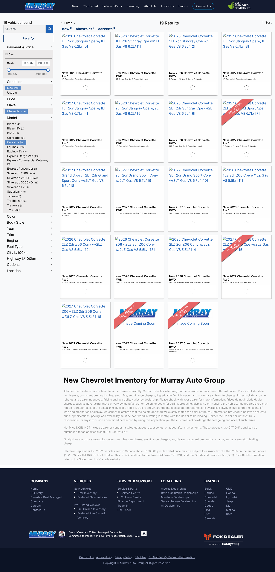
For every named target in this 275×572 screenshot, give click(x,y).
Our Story (36, 493)
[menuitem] (29, 88)
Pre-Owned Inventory (91, 509)
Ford (207, 514)
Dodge (208, 505)
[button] (75, 6)
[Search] (49, 29)
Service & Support (134, 481)
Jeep (229, 501)
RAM (229, 514)
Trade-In (123, 505)
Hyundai (231, 497)
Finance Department (130, 501)
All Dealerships (170, 505)
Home (34, 488)
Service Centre (130, 493)
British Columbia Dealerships (179, 493)
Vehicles (82, 481)
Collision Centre (131, 497)
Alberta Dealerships (174, 488)
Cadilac (209, 493)
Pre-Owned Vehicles (87, 505)
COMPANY (39, 481)
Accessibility (104, 557)
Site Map (140, 557)
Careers (35, 505)
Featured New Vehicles (92, 497)
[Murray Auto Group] (40, 6)
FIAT (207, 510)
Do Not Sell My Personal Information (172, 557)
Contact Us (37, 510)
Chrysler (209, 501)
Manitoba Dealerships (175, 497)
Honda (230, 493)
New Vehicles (82, 488)
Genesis (209, 518)
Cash (12, 54)
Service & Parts (127, 488)
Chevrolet (210, 497)
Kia (228, 505)
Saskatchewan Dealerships (178, 501)
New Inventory (87, 493)
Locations (171, 481)
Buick (208, 488)
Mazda (230, 510)
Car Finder (124, 510)
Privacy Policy (123, 557)
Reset (27, 38)
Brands (211, 481)
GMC (229, 488)
